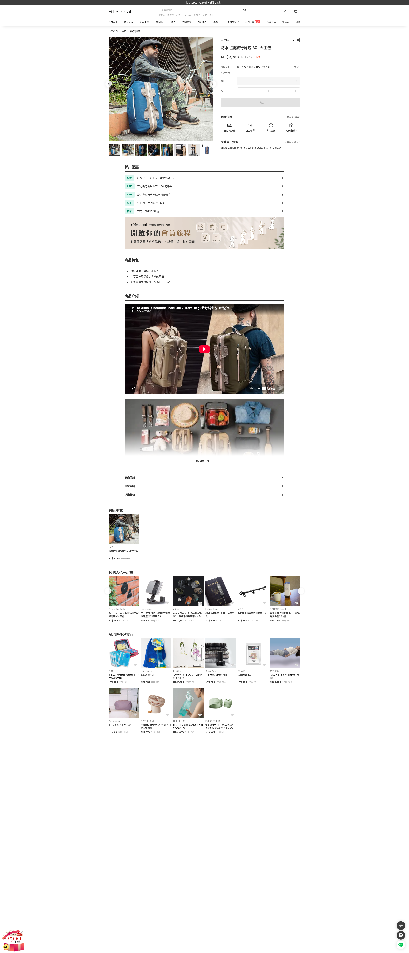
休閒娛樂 (113, 31)
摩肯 (111, 671)
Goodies (187, 15)
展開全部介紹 (202, 460)
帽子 (178, 15)
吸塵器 (170, 15)
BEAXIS (241, 671)
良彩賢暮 (274, 671)
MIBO (240, 609)
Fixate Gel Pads (117, 609)
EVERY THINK (212, 721)
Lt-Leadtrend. (212, 609)
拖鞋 (205, 15)
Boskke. (177, 671)
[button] (114, 150)
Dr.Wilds (113, 547)
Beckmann (114, 721)
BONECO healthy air (280, 609)
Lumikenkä (146, 671)
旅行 (124, 31)
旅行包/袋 (135, 31)
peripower (146, 609)
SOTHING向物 (148, 721)
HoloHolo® (179, 721)
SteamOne (210, 671)
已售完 (260, 102)
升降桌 (197, 15)
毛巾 (211, 15)
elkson (176, 609)
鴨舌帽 (162, 15)
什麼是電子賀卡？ (291, 142)
